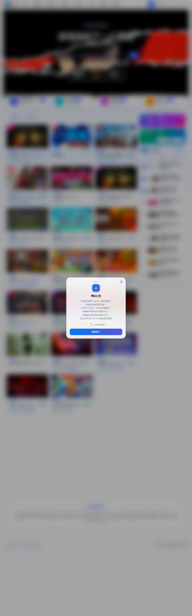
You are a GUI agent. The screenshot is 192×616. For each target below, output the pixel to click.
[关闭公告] (121, 282)
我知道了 (96, 332)
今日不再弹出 (99, 325)
